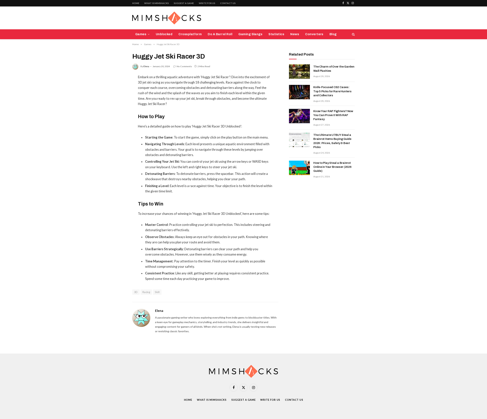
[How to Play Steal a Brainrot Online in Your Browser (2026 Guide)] (299, 168)
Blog (333, 34)
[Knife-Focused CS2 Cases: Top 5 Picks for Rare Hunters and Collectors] (299, 92)
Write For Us (207, 3)
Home (135, 3)
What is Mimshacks (156, 3)
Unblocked (164, 34)
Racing (146, 292)
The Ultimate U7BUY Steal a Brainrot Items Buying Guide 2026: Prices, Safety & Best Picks (332, 141)
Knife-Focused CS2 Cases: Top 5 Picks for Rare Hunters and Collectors (332, 91)
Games (140, 34)
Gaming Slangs (250, 34)
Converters (314, 34)
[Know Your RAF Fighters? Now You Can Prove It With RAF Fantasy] (299, 116)
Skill (157, 292)
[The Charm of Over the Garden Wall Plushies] (299, 71)
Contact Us (228, 3)
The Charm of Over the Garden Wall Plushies (333, 68)
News (294, 34)
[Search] (353, 34)
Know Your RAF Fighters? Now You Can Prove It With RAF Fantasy (333, 115)
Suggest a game (184, 3)
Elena (146, 66)
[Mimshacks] (166, 18)
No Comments (184, 66)
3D (136, 292)
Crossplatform (190, 34)
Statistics (276, 34)
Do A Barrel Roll (220, 34)
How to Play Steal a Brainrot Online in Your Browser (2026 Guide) (332, 167)
